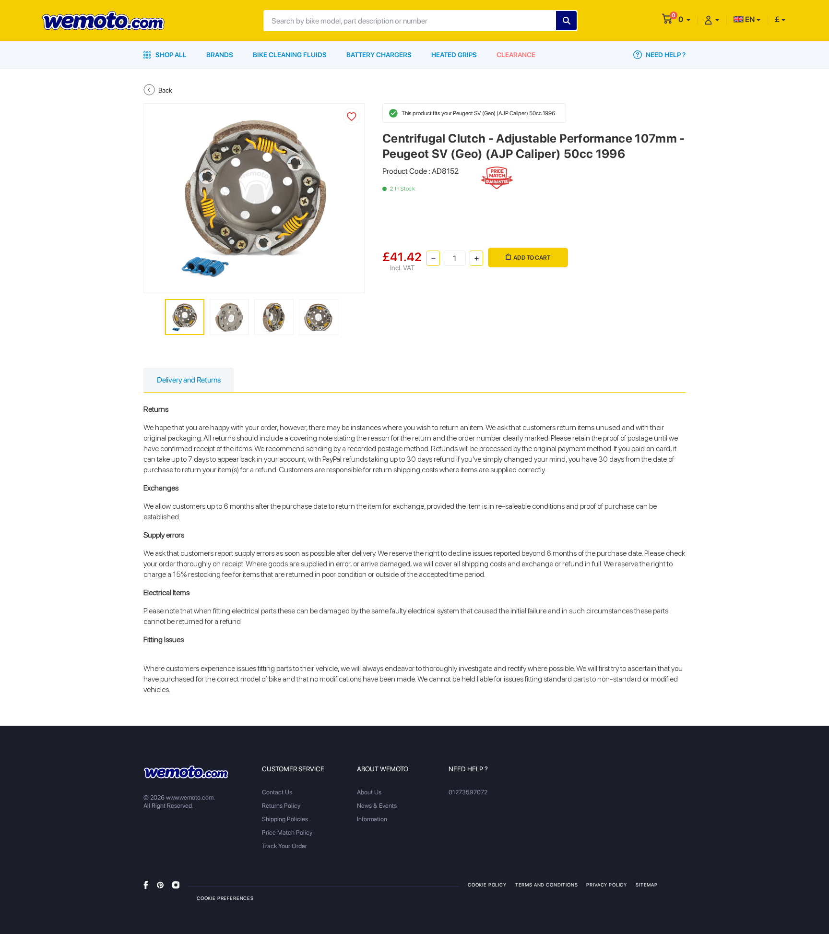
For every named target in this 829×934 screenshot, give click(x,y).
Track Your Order (284, 846)
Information (372, 819)
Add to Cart (531, 257)
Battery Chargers (379, 55)
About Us (369, 792)
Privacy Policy (606, 884)
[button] (684, 19)
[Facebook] (145, 884)
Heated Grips (454, 55)
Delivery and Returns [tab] (188, 379)
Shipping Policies (285, 819)
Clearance (516, 55)
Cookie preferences (225, 898)
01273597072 (468, 792)
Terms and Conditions (546, 884)
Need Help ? (665, 55)
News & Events (377, 805)
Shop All (170, 55)
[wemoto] (185, 771)
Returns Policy (281, 805)
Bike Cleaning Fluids (290, 55)
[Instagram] (175, 884)
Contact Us (277, 792)
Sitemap (647, 884)
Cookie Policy (487, 884)
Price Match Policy (287, 832)
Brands (219, 55)
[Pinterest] (160, 884)
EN (749, 19)
